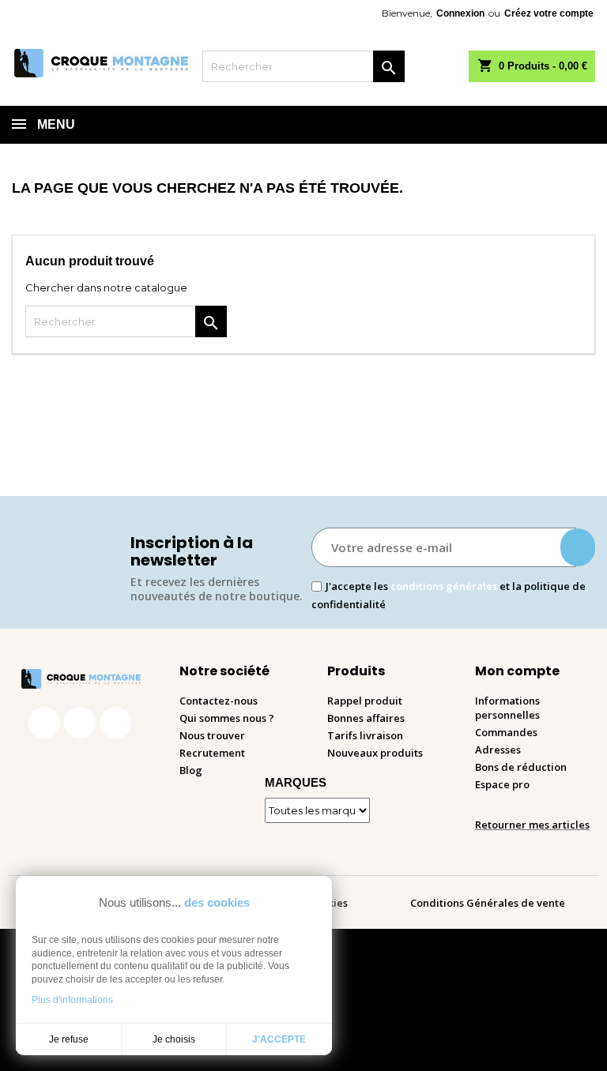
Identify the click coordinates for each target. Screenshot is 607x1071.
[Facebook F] (44, 722)
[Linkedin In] (115, 722)
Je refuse (69, 1039)
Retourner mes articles (532, 824)
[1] (577, 547)
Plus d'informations (72, 999)
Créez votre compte (549, 13)
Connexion (460, 13)
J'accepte (279, 1039)
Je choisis (174, 1039)
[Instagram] (80, 722)
